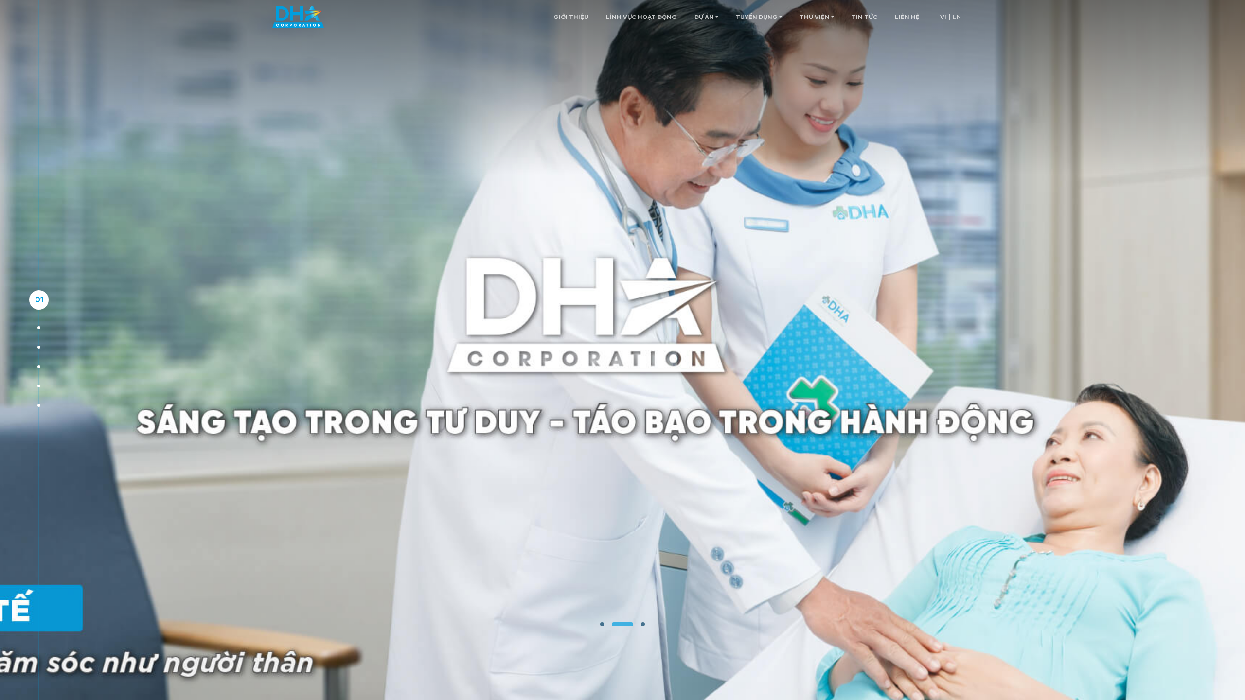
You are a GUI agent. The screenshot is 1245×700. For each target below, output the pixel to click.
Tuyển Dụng (757, 16)
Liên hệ (907, 16)
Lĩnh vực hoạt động (641, 16)
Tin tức (864, 16)
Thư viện (815, 16)
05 (39, 385)
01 (39, 299)
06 (38, 405)
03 (39, 347)
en (957, 16)
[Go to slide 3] (643, 624)
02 (39, 327)
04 (38, 366)
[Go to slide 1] (602, 624)
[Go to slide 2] (622, 624)
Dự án (704, 16)
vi (943, 16)
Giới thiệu (570, 16)
